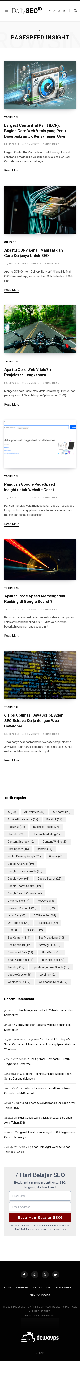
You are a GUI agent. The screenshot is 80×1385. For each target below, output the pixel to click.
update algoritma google (51, 967)
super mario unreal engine (19, 1039)
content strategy (21, 841)
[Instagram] (34, 1274)
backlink (54, 819)
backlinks (16, 826)
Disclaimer (63, 1287)
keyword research (22, 908)
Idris (7, 1102)
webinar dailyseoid (53, 982)
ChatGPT (16, 834)
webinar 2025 (19, 982)
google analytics (21, 863)
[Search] (73, 10)
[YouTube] (45, 1274)
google (56, 856)
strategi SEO (49, 945)
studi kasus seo (20, 959)
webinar (48, 974)
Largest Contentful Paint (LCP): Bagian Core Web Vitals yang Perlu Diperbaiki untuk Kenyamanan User (35, 131)
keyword (46, 900)
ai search (61, 812)
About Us (22, 1287)
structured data (20, 952)
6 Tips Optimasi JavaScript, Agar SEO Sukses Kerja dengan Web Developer (33, 720)
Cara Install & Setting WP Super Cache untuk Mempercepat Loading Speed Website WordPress (39, 1044)
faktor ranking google (24, 856)
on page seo (18, 922)
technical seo (53, 959)
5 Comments (31, 144)
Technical (11, 117)
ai (12, 812)
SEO (13, 930)
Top (41, 1353)
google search (49, 878)
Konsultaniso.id (13, 1088)
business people (46, 826)
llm (50, 908)
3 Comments (31, 497)
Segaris (8, 1117)
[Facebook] (24, 1274)
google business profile (25, 871)
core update (18, 849)
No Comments (32, 263)
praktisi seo (48, 922)
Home (7, 1287)
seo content (19, 937)
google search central (24, 885)
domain (44, 849)
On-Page (10, 242)
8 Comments (31, 383)
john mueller (18, 900)
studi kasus (51, 952)
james (7, 1010)
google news (18, 878)
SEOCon (35, 930)
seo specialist (19, 945)
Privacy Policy (60, 1229)
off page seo (45, 915)
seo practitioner (52, 937)
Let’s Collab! (42, 1287)
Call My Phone (12, 1147)
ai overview (34, 812)
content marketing (47, 834)
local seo (16, 915)
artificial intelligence (23, 819)
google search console (25, 893)
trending (16, 967)
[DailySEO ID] (27, 11)
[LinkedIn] (55, 1274)
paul (7, 1024)
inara (7, 1132)
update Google (19, 974)
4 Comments (31, 609)
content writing (55, 841)
